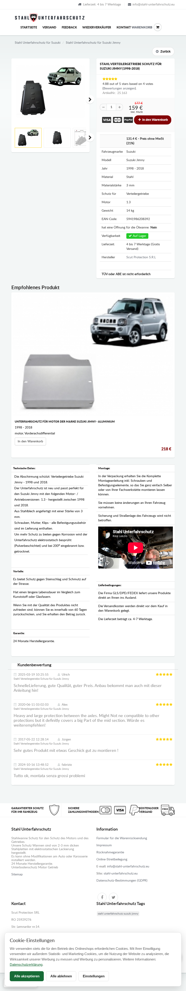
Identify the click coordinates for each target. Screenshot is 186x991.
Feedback (69, 27)
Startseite (28, 27)
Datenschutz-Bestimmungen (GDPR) (121, 880)
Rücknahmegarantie (110, 852)
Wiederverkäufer (96, 27)
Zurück (165, 51)
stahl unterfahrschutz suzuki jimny (118, 913)
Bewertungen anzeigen (119, 88)
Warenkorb (135, 27)
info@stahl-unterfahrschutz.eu (153, 4)
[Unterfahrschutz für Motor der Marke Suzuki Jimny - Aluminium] (93, 355)
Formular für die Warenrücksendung (121, 838)
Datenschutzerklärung (26, 964)
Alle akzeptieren (26, 976)
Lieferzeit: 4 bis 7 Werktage (102, 4)
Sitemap (17, 874)
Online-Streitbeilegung (111, 859)
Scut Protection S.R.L (141, 257)
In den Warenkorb (155, 120)
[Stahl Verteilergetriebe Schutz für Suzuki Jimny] (50, 91)
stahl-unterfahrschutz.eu (121, 873)
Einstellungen (94, 976)
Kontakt (124, 27)
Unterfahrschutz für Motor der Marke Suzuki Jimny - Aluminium (65, 421)
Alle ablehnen (61, 976)
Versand (49, 27)
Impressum (104, 845)
